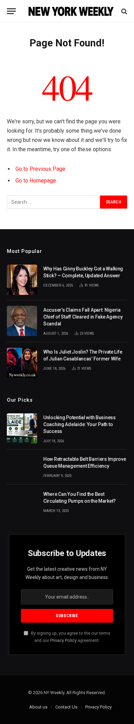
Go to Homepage (35, 180)
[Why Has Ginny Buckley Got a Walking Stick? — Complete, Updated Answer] (22, 280)
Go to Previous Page (40, 169)
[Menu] (11, 11)
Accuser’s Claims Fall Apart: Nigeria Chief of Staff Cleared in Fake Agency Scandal (83, 316)
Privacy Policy (63, 640)
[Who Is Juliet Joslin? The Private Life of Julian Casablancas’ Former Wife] (22, 363)
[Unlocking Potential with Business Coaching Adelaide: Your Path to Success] (22, 428)
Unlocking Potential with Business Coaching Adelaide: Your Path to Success (79, 424)
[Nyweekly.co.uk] (70, 11)
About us (38, 707)
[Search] (123, 11)
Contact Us (66, 707)
